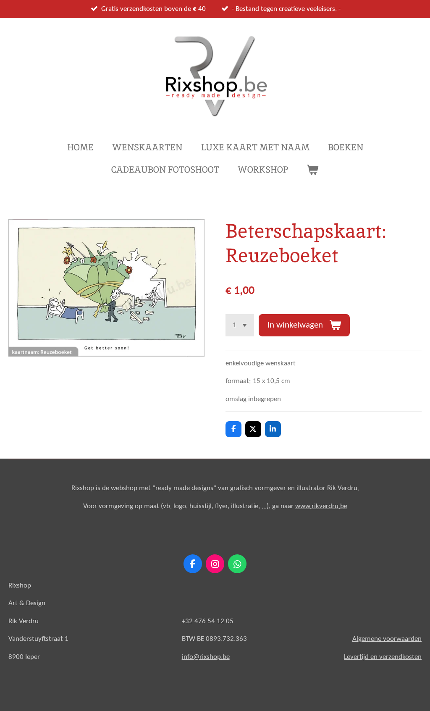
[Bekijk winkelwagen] (312, 169)
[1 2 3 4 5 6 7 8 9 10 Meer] (239, 325)
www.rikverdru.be (321, 506)
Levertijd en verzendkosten (383, 657)
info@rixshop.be (206, 657)
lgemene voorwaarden (389, 639)
